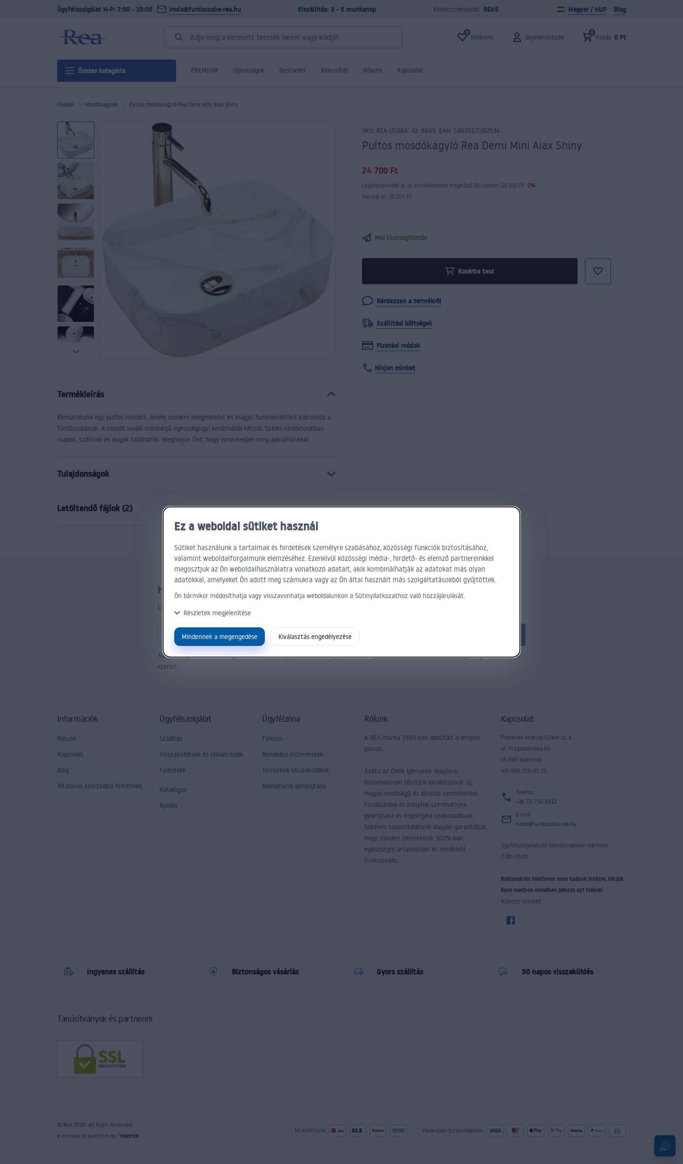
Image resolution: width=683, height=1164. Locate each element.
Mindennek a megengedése (219, 636)
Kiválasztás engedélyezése (315, 636)
